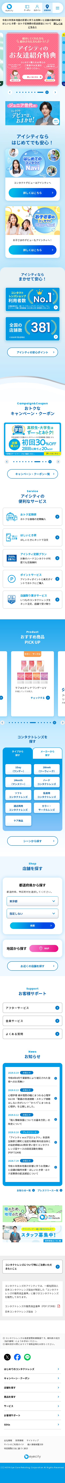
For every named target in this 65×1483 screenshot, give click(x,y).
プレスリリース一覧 (48, 1190)
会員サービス (14, 1021)
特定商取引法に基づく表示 (16, 1448)
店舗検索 (47, 10)
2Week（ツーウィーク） (46, 769)
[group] (32, 683)
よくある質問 (14, 1034)
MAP (46, 948)
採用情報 (19, 1440)
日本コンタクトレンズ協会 (19, 1311)
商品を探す (10, 1396)
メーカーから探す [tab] (47, 753)
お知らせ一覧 (24, 1190)
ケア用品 (18, 820)
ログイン (37, 10)
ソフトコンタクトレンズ (18, 794)
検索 (32, 925)
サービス (8, 1406)
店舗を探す (10, 1387)
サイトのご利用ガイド (14, 1444)
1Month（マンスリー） (18, 781)
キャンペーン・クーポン (17, 1378)
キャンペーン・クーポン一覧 (32, 474)
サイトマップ (33, 1440)
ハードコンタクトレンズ (46, 781)
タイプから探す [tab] (18, 753)
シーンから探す (32, 841)
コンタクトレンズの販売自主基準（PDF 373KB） (31, 1306)
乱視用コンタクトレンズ (46, 794)
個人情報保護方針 (35, 1444)
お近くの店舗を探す (32, 966)
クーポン (27, 10)
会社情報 (8, 1440)
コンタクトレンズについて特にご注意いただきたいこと (28, 1266)
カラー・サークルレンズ (46, 807)
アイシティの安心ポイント (32, 352)
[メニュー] (57, 8)
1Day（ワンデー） (18, 769)
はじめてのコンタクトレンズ (19, 1369)
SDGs (7, 1424)
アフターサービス (17, 1008)
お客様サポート (12, 1415)
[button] (10, 92)
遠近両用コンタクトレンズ (18, 807)
